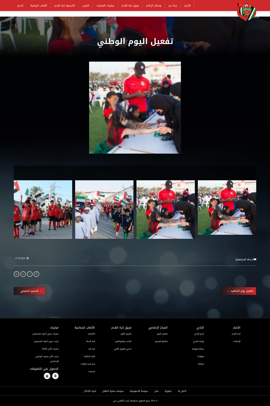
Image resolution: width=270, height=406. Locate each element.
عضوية (168, 391)
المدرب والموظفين (123, 341)
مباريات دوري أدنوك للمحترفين (45, 334)
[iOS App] (47, 376)
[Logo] (244, 11)
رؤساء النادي (198, 341)
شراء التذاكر (90, 391)
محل (156, 391)
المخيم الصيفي (29, 291)
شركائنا (201, 364)
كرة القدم (236, 334)
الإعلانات (236, 341)
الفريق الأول (125, 334)
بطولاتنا (200, 356)
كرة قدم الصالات (88, 364)
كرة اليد (91, 349)
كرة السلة (90, 341)
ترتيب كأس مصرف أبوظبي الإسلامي (47, 358)
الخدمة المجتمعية (244, 259)
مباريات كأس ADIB (50, 349)
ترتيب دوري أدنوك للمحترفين (46, 341)
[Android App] (55, 376)
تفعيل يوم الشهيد (241, 291)
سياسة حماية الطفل (113, 391)
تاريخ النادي (199, 334)
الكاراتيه (91, 334)
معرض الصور (162, 334)
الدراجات (91, 371)
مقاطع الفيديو (161, 341)
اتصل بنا (182, 391)
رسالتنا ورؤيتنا (198, 349)
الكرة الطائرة (89, 356)
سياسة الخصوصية (139, 391)
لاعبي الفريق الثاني (122, 349)
